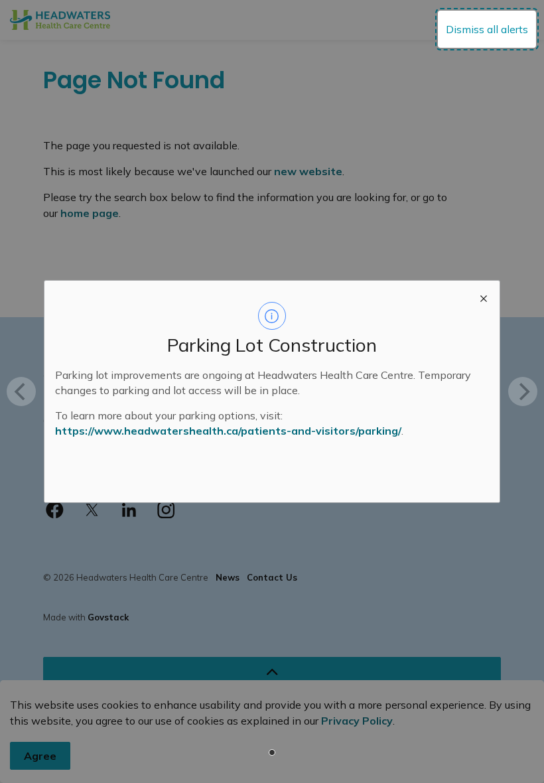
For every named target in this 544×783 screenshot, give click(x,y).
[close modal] (484, 297)
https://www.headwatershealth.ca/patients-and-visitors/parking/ (228, 430)
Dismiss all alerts (487, 29)
